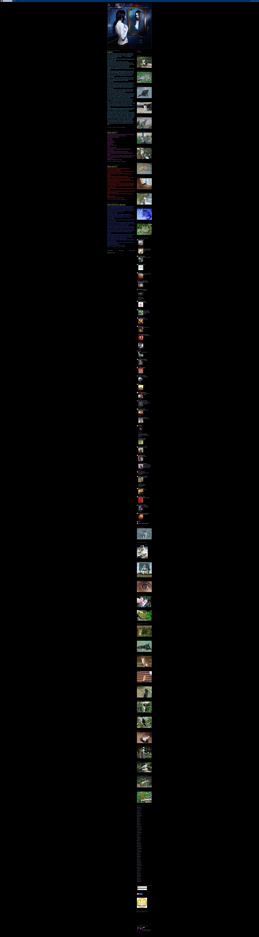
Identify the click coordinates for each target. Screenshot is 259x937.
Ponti (144, 439)
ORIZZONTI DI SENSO (142, 359)
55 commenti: (123, 246)
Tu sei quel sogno (141, 298)
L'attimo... (145, 489)
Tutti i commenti (141, 889)
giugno (138, 837)
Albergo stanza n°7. (112, 132)
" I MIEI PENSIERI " (142, 367)
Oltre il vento (140, 297)
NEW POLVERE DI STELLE (143, 334)
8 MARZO (145, 477)
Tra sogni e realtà (141, 409)
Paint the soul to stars (142, 417)
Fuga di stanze (141, 239)
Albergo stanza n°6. (112, 166)
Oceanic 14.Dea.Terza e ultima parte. (116, 204)
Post (139, 887)
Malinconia (145, 352)
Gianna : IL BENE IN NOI (143, 281)
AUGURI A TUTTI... (147, 497)
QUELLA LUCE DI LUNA (143, 476)
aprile (138, 821)
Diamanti (140, 272)
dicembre (138, 815)
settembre (139, 832)
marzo (138, 810)
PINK (139, 521)
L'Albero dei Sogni (146, 418)
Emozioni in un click (142, 289)
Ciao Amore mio (146, 327)
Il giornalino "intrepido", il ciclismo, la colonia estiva (147, 250)
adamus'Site (140, 326)
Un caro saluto (146, 282)
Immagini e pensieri (142, 438)
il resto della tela (141, 471)
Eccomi (139, 309)
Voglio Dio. (110, 52)
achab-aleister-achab (129, 6)
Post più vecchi (132, 250)
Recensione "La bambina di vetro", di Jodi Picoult (147, 402)
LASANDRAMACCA (142, 392)
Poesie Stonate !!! (141, 264)
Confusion (145, 302)
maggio (138, 838)
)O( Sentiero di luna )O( (142, 400)
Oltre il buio (145, 290)
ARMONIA (140, 425)
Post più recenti (110, 250)
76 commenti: (123, 199)
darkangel (140, 342)
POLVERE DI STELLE (142, 505)
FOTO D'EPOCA (141, 485)
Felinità (139, 351)
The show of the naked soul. (143, 513)
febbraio (138, 807)
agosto (138, 834)
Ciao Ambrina (146, 410)
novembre (139, 808)
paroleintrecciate (141, 455)
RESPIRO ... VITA (141, 496)
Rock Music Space (141, 301)
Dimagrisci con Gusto (142, 463)
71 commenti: (123, 161)
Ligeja (139, 384)
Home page (121, 250)
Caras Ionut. (146, 514)
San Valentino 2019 (147, 335)
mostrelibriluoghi (141, 256)
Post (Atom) (113, 252)
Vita (144, 385)
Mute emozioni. (141, 488)
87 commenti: (123, 127)
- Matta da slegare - (142, 484)
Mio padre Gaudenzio (147, 257)
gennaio (138, 813)
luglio (138, 818)
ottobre (138, 816)
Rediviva (145, 456)
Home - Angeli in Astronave (143, 523)
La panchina (146, 360)
